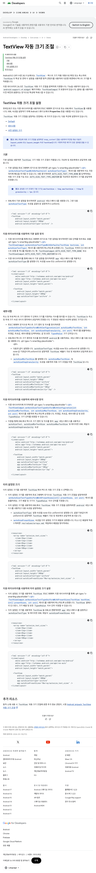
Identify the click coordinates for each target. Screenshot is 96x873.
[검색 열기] (60, 2)
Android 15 (7, 798)
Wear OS (68, 759)
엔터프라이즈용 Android (12, 759)
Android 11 (7, 813)
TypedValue (56, 333)
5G (35, 775)
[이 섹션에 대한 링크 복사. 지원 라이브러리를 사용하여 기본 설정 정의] (46, 234)
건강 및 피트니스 (40, 763)
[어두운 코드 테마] (88, 211)
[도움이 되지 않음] (91, 38)
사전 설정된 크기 (15, 130)
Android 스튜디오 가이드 (43, 790)
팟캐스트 (6, 779)
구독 (36, 860)
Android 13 (7, 805)
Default (11, 121)
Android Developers (10, 38)
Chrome (6, 833)
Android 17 (7, 790)
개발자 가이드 (39, 794)
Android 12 (7, 809)
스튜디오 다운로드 (40, 801)
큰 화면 (67, 755)
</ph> (46, 245)
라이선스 (21, 855)
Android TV (69, 771)
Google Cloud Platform (12, 841)
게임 (35, 755)
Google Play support (73, 798)
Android (6, 755)
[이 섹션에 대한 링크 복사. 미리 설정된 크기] (22, 484)
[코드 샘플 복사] (91, 211)
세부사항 (12, 126)
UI (34, 12)
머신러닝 (37, 759)
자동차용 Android (71, 767)
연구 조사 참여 (70, 801)
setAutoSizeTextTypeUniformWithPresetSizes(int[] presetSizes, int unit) (46, 498)
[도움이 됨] (87, 38)
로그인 (90, 3)
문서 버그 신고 (70, 794)
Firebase (6, 837)
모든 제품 (6, 845)
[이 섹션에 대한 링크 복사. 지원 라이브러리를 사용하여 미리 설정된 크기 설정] (53, 588)
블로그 (5, 775)
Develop (7, 12)
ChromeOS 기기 (71, 763)
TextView (40, 75)
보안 (4, 763)
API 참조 (37, 798)
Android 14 (7, 801)
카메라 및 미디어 (40, 767)
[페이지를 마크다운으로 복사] (65, 47)
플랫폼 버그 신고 (71, 790)
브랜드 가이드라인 (34, 855)
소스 (4, 767)
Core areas (22, 12)
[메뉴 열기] (4, 3)
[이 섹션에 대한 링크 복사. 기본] (10, 154)
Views (42, 12)
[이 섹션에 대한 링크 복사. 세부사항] (14, 311)
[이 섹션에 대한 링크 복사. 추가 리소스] (20, 699)
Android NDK (39, 805)
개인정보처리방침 (40, 771)
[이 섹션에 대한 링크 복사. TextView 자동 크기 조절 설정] (43, 103)
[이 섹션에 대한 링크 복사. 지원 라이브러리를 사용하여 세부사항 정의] (45, 399)
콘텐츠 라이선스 (39, 727)
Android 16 (7, 794)
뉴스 (4, 771)
